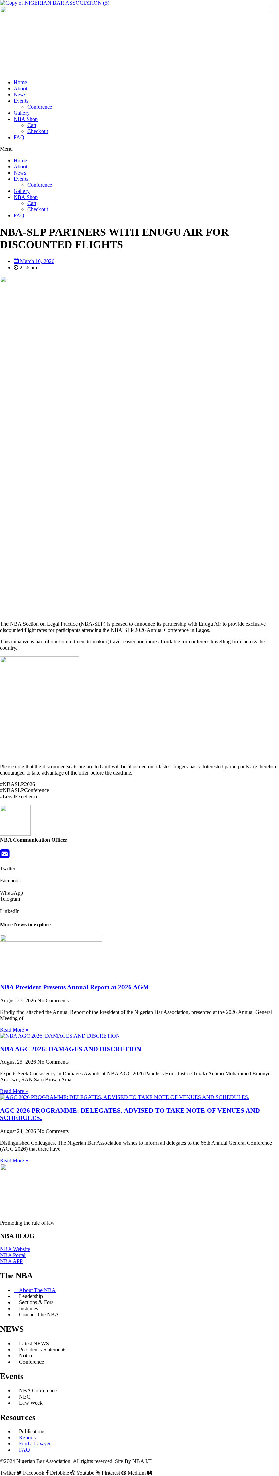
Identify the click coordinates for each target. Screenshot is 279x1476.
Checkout (37, 131)
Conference (39, 107)
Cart (31, 125)
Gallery (22, 113)
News (20, 94)
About (20, 88)
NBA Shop (26, 119)
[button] (139, 149)
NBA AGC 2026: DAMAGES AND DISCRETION (70, 1049)
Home (20, 82)
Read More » (14, 1030)
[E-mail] (4, 856)
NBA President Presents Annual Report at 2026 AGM (74, 987)
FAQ (19, 137)
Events (21, 101)
